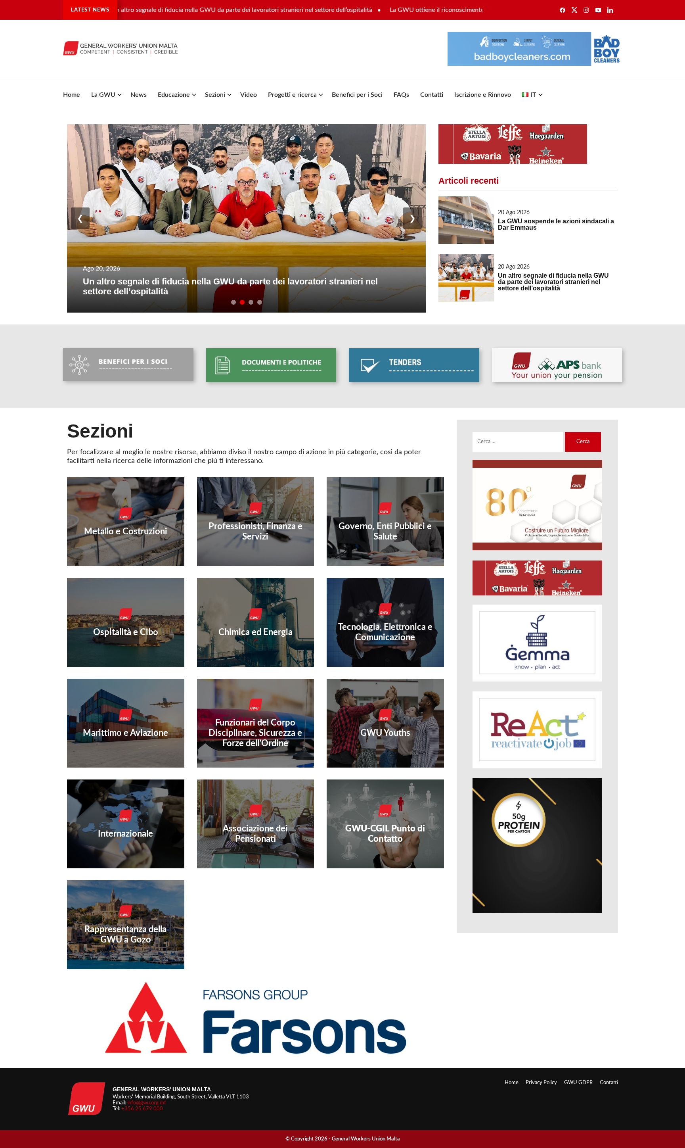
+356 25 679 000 (142, 1108)
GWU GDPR (578, 1082)
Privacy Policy (541, 1082)
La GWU (103, 95)
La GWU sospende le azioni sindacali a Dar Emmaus (556, 224)
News (138, 95)
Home (71, 95)
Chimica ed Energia (255, 632)
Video (248, 95)
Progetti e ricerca (292, 95)
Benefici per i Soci (357, 95)
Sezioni (215, 95)
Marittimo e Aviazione (125, 733)
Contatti (431, 95)
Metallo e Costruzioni (125, 531)
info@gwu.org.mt (146, 1102)
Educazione (174, 95)
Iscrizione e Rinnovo (482, 95)
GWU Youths (385, 733)
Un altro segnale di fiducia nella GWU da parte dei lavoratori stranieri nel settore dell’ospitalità (196, 10)
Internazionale (125, 833)
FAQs (401, 95)
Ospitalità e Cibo (125, 632)
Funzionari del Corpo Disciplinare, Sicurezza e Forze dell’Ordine (255, 733)
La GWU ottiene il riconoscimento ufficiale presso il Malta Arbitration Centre (451, 10)
